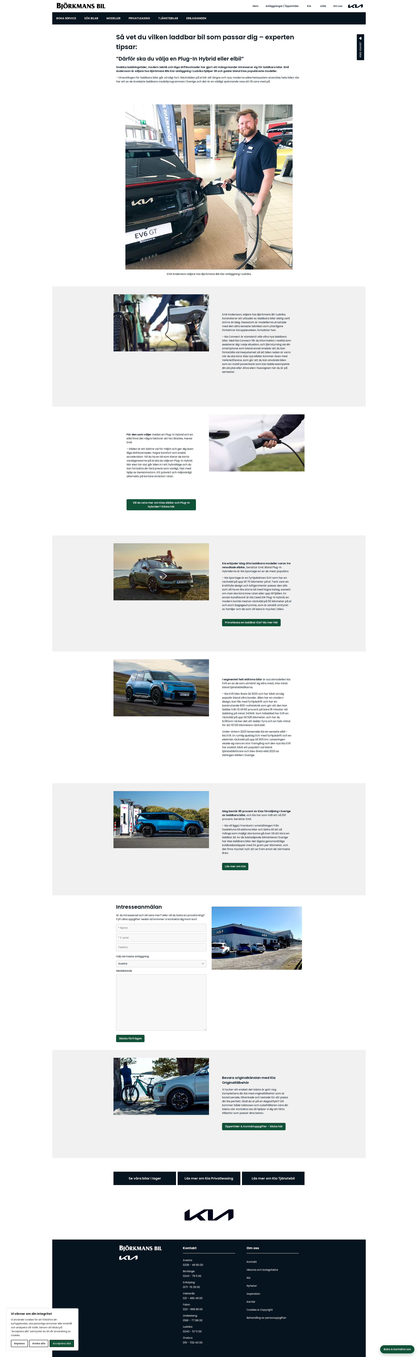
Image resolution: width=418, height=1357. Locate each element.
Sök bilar (91, 18)
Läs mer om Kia (235, 866)
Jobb (323, 6)
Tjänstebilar (168, 18)
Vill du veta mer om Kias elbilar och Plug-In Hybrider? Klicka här (161, 505)
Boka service (66, 18)
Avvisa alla (38, 1343)
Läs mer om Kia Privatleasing (209, 1178)
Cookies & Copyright (260, 1310)
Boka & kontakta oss (397, 1349)
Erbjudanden (196, 18)
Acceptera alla (62, 1343)
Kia (309, 6)
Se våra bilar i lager (145, 1178)
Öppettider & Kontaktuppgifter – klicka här (254, 1126)
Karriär (251, 1302)
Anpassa (19, 1343)
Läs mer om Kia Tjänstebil (273, 1178)
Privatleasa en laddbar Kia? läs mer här (251, 622)
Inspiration (253, 1294)
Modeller (113, 18)
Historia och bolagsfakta (262, 1270)
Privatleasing (139, 18)
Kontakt (190, 1248)
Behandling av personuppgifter (266, 1318)
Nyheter (252, 1286)
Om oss (337, 6)
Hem (255, 6)
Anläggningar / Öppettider (282, 6)
